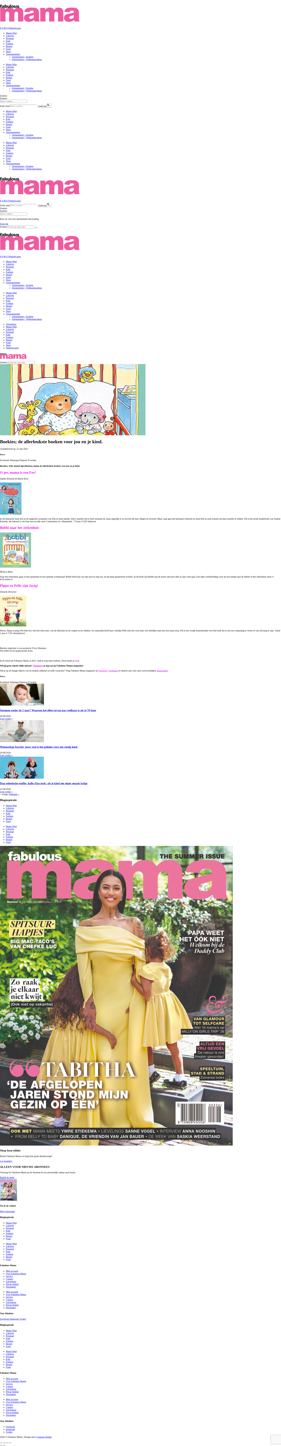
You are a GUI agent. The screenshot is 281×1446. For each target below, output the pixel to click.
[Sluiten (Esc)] (10, 1442)
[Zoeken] (36, 227)
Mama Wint (11, 33)
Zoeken (3, 96)
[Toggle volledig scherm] (4, 1442)
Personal (10, 38)
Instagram (102, 670)
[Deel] (7, 1442)
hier (77, 660)
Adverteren (11, 1281)
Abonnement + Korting (22, 57)
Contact (9, 1279)
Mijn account (12, 1271)
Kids (8, 41)
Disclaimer (11, 1287)
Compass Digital (44, 1437)
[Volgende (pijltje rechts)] (4, 1445)
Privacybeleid (12, 1284)
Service (9, 1276)
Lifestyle (10, 36)
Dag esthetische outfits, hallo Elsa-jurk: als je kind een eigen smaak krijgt (43, 783)
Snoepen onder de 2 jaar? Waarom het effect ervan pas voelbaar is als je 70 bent (48, 710)
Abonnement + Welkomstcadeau (27, 59)
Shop (8, 51)
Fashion (9, 43)
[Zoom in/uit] (1, 1442)
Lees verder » (6, 718)
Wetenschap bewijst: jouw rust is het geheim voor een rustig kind (38, 746)
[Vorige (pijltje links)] (1, 1445)
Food (8, 49)
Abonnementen (13, 54)
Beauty (9, 46)
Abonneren (11, 324)
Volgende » (13, 794)
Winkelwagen (12, 348)
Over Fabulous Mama (16, 1273)
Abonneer (38, 665)
